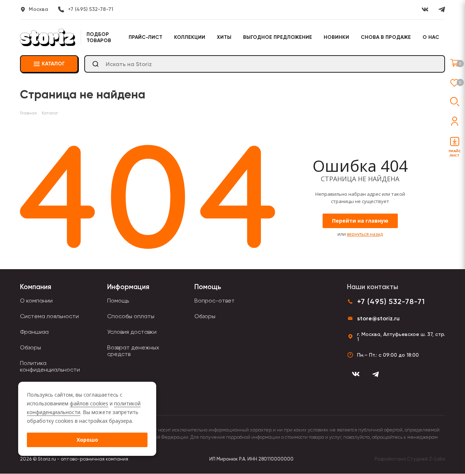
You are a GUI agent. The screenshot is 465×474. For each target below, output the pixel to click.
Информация (128, 287)
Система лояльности (49, 316)
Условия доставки (132, 331)
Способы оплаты (130, 316)
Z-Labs (437, 459)
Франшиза (34, 331)
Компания (35, 287)
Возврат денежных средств (133, 350)
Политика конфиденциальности (50, 366)
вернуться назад (365, 234)
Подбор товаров (98, 37)
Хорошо (87, 439)
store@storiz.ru (378, 318)
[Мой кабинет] (454, 121)
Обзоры (30, 347)
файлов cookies (89, 403)
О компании (36, 300)
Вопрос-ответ (214, 300)
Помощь (118, 300)
